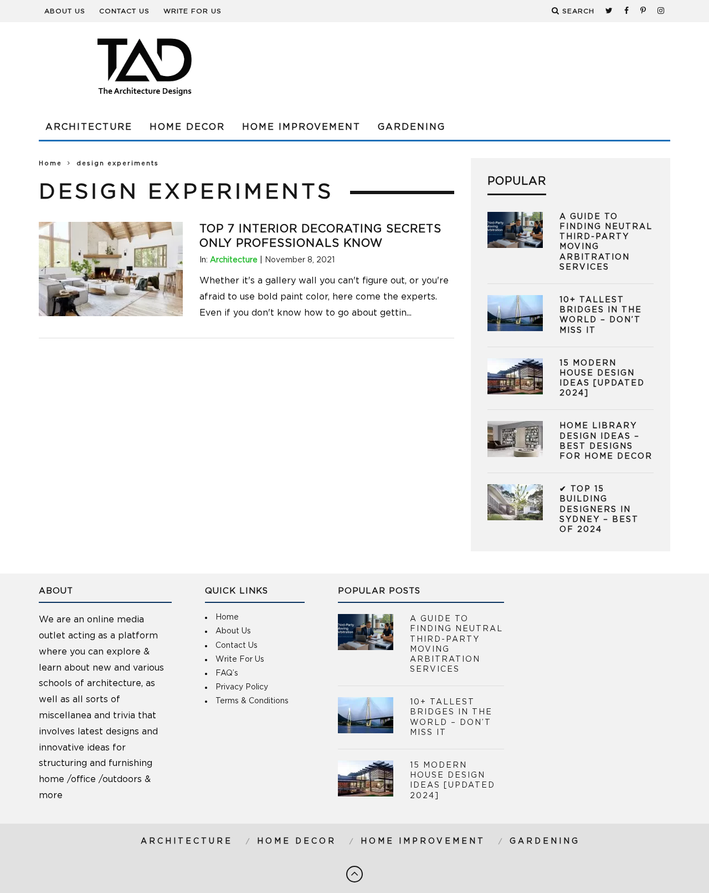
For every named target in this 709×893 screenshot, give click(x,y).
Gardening (411, 127)
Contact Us (124, 11)
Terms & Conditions (252, 701)
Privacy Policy (241, 687)
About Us (64, 11)
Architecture (88, 127)
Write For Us (192, 11)
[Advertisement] (468, 66)
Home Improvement (301, 127)
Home (50, 163)
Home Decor (187, 127)
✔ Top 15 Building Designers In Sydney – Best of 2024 (599, 509)
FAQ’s (226, 673)
